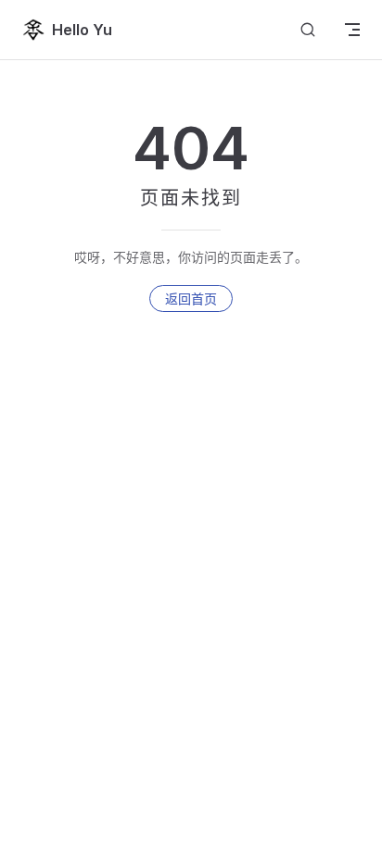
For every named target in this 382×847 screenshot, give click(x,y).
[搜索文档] (308, 30)
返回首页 (191, 298)
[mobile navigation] (352, 29)
